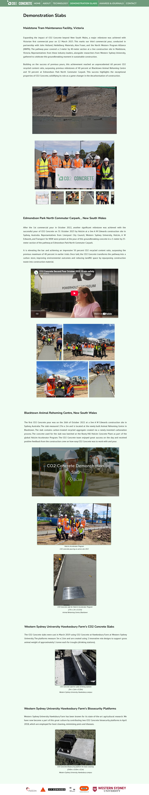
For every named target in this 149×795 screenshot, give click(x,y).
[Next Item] (110, 165)
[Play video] (74, 110)
